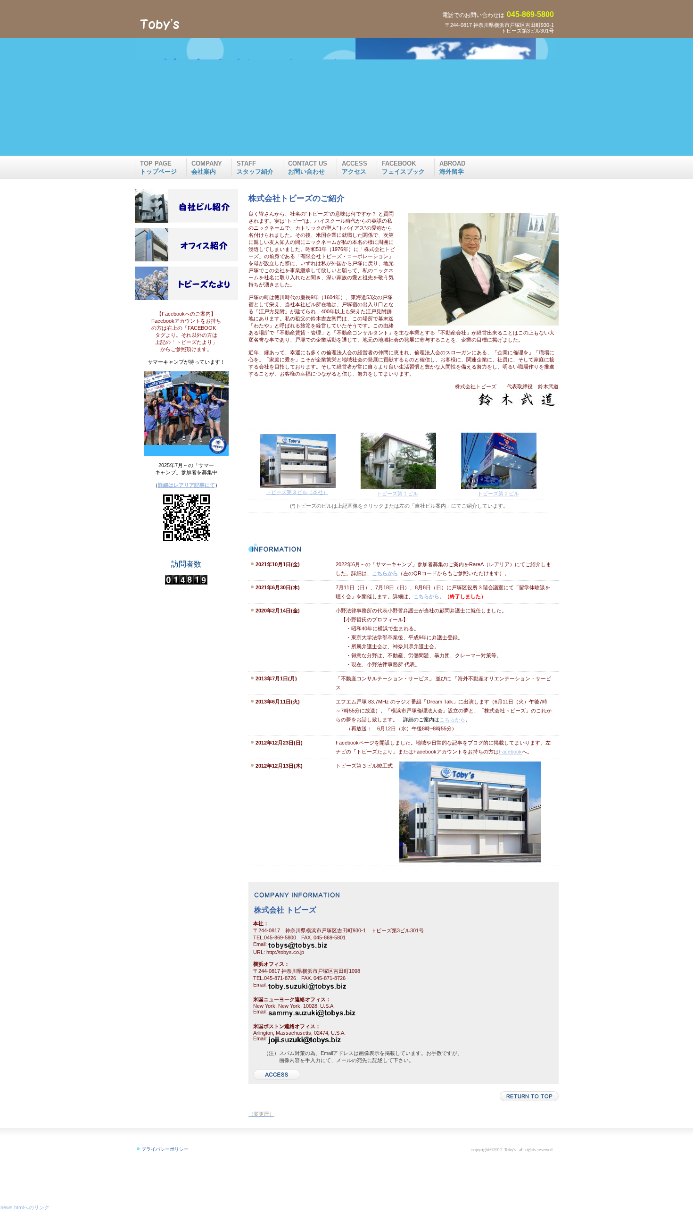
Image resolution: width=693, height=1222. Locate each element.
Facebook (510, 751)
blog (186, 283)
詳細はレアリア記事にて (186, 485)
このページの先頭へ (529, 1096)
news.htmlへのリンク (25, 1207)
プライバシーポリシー (165, 1149)
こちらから (452, 719)
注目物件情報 (186, 206)
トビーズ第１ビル (397, 493)
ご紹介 (186, 244)
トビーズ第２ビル (498, 493)
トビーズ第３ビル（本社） (297, 492)
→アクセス (277, 1075)
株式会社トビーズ (207, 24)
